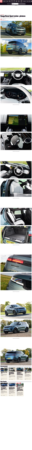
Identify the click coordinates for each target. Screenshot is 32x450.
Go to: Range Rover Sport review (4, 20)
